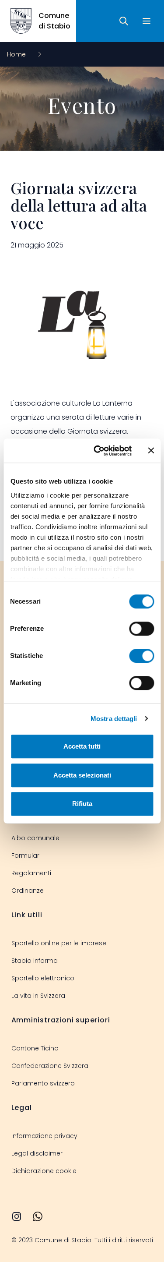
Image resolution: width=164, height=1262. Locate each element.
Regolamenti (31, 873)
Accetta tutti (82, 746)
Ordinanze (27, 890)
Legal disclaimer (37, 1153)
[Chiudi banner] (151, 451)
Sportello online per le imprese (58, 943)
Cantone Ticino (35, 1048)
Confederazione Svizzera (49, 1065)
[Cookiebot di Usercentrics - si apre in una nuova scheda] (98, 450)
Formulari (26, 855)
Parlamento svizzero (43, 1083)
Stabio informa (34, 960)
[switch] (141, 629)
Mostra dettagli (114, 718)
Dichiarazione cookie (44, 1171)
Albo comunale (35, 838)
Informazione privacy (44, 1135)
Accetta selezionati (82, 775)
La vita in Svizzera (38, 995)
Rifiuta (82, 803)
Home (17, 54)
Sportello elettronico (42, 978)
